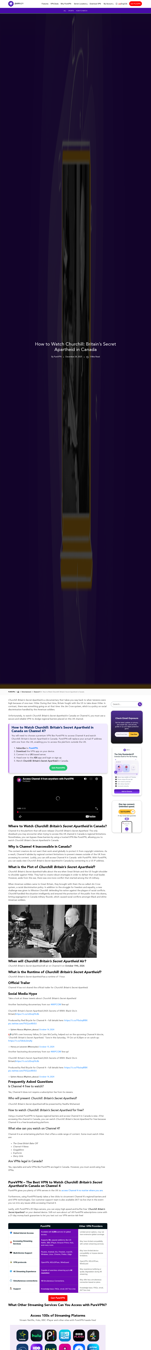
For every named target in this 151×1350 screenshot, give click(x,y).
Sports (71, 11)
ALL (65, 11)
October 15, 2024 (46, 1047)
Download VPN (95, 3)
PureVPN (33, 748)
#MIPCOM (56, 1005)
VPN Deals (54, 3)
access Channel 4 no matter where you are (82, 1191)
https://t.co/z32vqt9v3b (27, 1014)
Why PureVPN (66, 3)
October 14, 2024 (46, 1030)
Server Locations (80, 3)
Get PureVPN (136, 3)
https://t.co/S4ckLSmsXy (20, 1041)
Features (45, 3)
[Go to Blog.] (18, 692)
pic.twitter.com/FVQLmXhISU (22, 1024)
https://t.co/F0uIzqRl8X (75, 1020)
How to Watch (81, 11)
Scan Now (134, 734)
